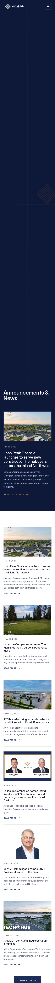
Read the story (14, 494)
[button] (48, 6)
